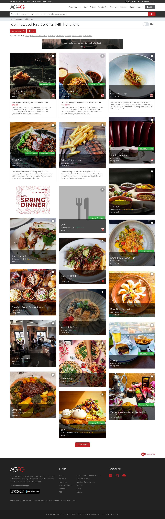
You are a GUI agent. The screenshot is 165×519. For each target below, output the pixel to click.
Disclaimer (115, 514)
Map (152, 24)
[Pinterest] (124, 476)
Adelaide (36, 500)
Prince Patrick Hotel (71, 160)
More (139, 7)
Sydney (12, 500)
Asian (74, 36)
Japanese (51, 36)
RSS (60, 492)
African (112, 209)
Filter (32, 31)
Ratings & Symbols (66, 485)
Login (150, 7)
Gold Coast (71, 500)
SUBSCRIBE (136, 1)
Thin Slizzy (67, 378)
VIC (11, 19)
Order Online (31, 154)
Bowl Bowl (17, 160)
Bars (85, 7)
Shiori (64, 429)
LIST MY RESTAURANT (148, 1)
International (65, 163)
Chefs (131, 7)
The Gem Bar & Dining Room (27, 307)
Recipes (123, 7)
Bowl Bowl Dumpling (121, 309)
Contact (62, 489)
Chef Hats (114, 7)
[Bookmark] (53, 56)
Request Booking (47, 84)
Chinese (63, 94)
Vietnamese (87, 36)
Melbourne (18, 19)
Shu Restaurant (69, 91)
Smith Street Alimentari (122, 258)
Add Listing (63, 482)
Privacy (107, 514)
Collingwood (29, 19)
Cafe (27, 36)
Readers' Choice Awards (86, 482)
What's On (102, 7)
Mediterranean (65, 227)
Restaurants (74, 7)
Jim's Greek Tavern (22, 256)
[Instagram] (129, 1)
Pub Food (64, 279)
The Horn (115, 206)
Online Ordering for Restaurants (88, 475)
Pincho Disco (18, 91)
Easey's (114, 360)
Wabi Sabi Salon (70, 327)
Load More (82, 444)
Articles (93, 7)
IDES (112, 91)
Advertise (62, 479)
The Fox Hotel (68, 276)
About (61, 475)
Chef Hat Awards (47, 1)
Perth (43, 500)
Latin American (16, 94)
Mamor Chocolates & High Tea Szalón (127, 412)
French (112, 158)
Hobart (63, 500)
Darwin (49, 500)
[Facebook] (126, 1)
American (60, 36)
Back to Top (150, 454)
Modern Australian (38, 36)
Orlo (63, 224)
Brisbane (29, 500)
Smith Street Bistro (120, 155)
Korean (68, 36)
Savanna (16, 410)
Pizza (79, 36)
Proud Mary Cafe (21, 358)
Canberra (56, 500)
